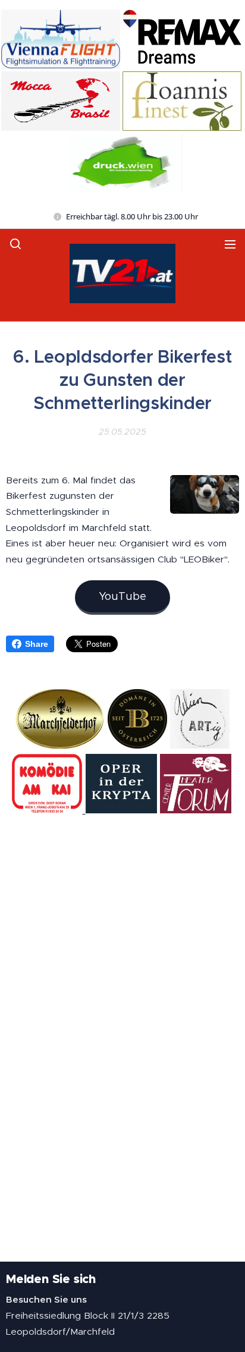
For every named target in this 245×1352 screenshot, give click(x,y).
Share (36, 644)
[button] (15, 244)
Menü (230, 244)
